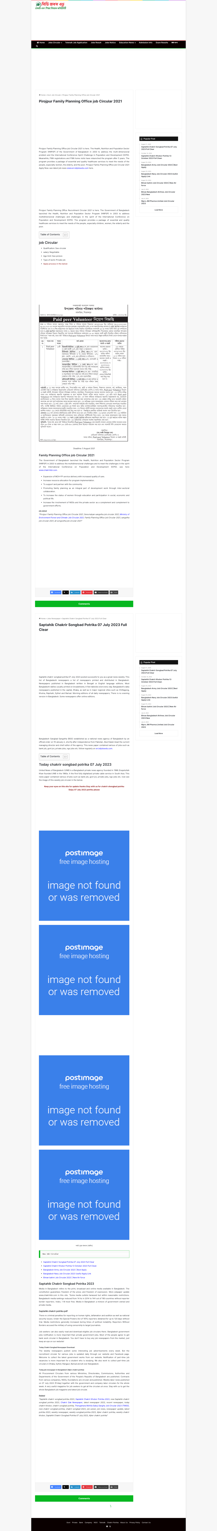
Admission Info (145, 42)
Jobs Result (96, 42)
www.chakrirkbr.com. (48, 470)
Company (88, 1522)
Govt (68, 1522)
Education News (126, 42)
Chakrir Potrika (113, 1522)
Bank (81, 1522)
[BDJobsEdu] (50, 6)
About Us (124, 1522)
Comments (84, 604)
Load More (159, 210)
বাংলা (176, 42)
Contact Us (146, 1522)
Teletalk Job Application (76, 42)
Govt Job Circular (54, 95)
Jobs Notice (110, 42)
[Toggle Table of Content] (64, 235)
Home (42, 42)
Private (74, 1522)
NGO (96, 1522)
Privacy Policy (134, 1522)
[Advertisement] (133, 20)
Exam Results (162, 42)
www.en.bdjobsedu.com (77, 168)
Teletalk (102, 1522)
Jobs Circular (54, 42)
